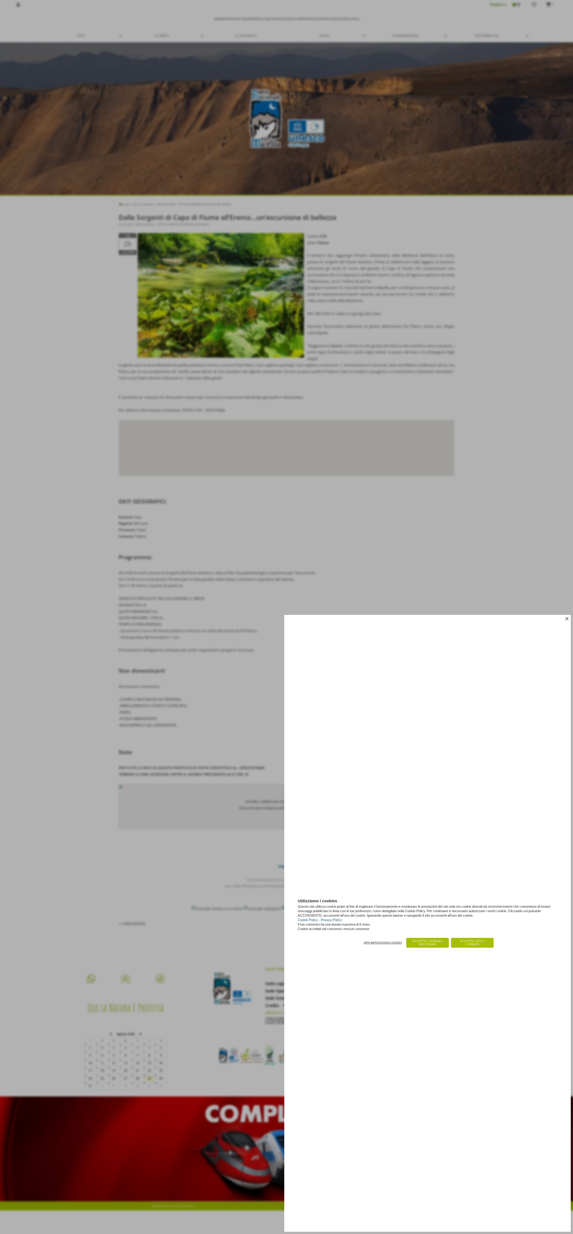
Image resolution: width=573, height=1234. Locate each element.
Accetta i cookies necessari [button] (428, 943)
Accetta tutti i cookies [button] (472, 943)
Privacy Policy (331, 920)
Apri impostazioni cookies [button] (383, 942)
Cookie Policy (308, 920)
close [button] (567, 618)
